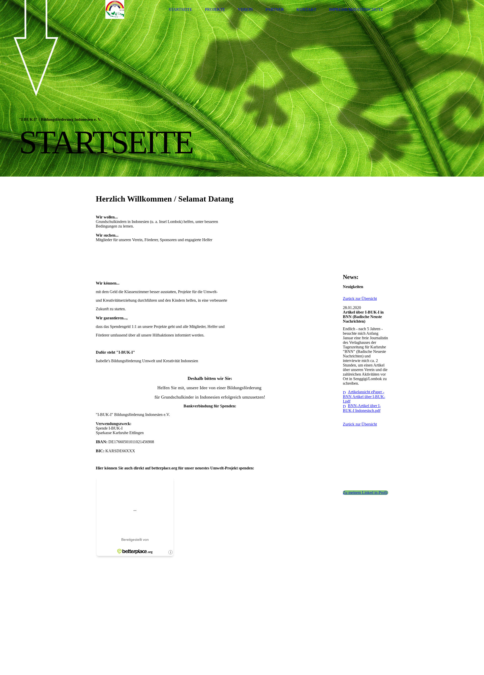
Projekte (215, 9)
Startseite (180, 9)
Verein (245, 9)
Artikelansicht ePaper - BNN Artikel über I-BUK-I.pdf (364, 396)
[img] (115, 9)
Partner (274, 9)
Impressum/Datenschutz (356, 9)
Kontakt (306, 9)
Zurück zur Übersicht (360, 298)
